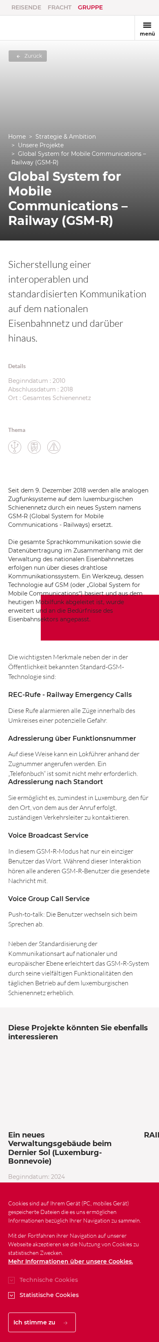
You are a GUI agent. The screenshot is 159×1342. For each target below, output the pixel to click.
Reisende (26, 7)
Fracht (59, 7)
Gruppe (90, 7)
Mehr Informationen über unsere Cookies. (70, 1261)
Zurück (32, 56)
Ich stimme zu (35, 1322)
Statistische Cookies (49, 1295)
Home (17, 136)
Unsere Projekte (41, 145)
